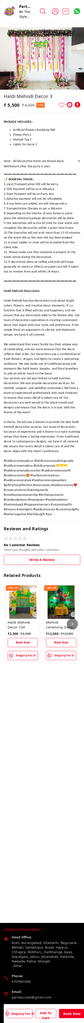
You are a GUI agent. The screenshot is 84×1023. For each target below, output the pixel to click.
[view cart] (65, 11)
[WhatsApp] (69, 104)
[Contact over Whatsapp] (77, 11)
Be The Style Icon (24, 16)
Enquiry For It (22, 1013)
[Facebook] (77, 104)
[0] (65, 11)
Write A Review (41, 559)
